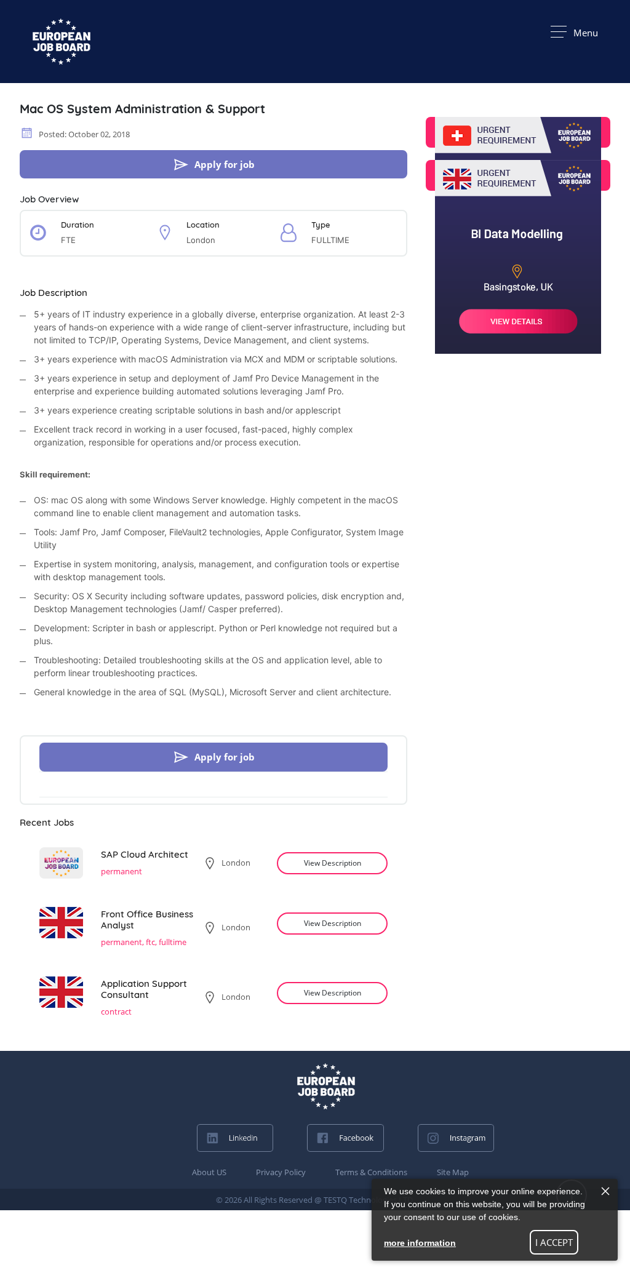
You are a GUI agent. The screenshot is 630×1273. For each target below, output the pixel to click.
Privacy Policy (281, 1172)
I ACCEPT (554, 1242)
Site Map (453, 1172)
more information (420, 1243)
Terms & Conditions (371, 1172)
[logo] (326, 1086)
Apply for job (224, 164)
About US (209, 1172)
